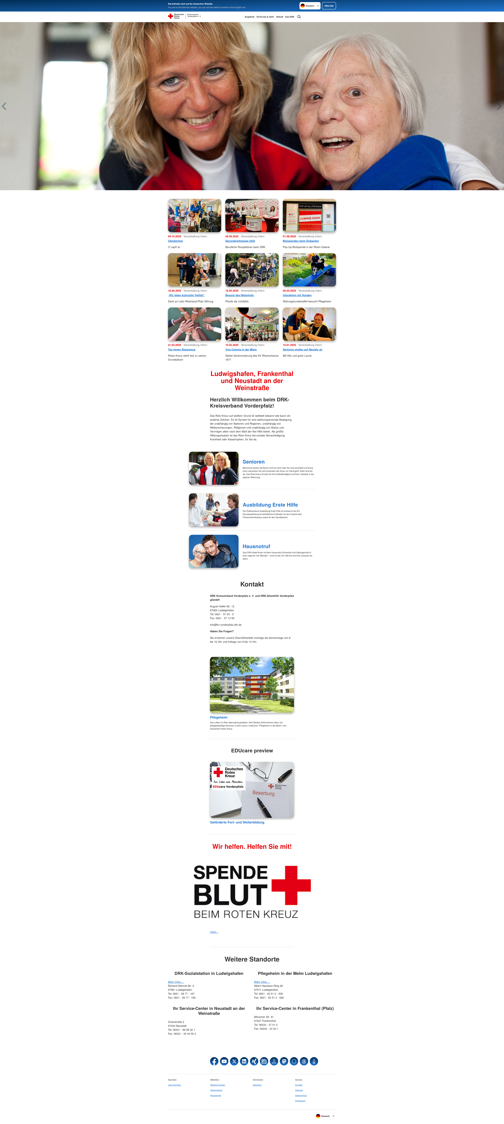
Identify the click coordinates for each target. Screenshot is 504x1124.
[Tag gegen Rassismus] (194, 324)
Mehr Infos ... (176, 982)
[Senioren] (213, 468)
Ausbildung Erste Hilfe (270, 504)
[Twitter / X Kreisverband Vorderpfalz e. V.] (234, 1061)
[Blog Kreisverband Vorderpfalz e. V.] (264, 1061)
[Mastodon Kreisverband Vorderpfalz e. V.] (284, 1061)
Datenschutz (301, 1095)
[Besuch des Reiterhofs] (252, 269)
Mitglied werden (217, 1084)
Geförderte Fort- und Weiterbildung (237, 822)
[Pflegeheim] (252, 685)
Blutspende (215, 1095)
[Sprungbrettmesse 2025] (252, 215)
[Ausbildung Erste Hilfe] (213, 509)
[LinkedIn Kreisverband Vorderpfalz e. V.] (244, 1061)
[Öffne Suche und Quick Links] (299, 17)
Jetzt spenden (174, 1084)
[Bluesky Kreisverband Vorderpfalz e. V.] (294, 1061)
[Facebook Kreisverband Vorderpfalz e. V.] (214, 1061)
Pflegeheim (218, 717)
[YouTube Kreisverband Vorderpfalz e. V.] (224, 1061)
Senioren (254, 461)
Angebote (249, 16)
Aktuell (279, 16)
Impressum (300, 1100)
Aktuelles (257, 1084)
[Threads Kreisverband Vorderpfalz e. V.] (304, 1061)
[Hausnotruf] (213, 551)
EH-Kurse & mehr (265, 16)
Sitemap (299, 1090)
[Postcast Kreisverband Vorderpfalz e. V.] (314, 1061)
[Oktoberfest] (194, 215)
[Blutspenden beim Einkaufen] (309, 215)
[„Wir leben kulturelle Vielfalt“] (194, 269)
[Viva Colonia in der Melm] (252, 324)
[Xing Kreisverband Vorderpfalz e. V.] (254, 1061)
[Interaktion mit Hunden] (309, 269)
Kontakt (298, 1084)
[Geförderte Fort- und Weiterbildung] (252, 790)
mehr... (214, 932)
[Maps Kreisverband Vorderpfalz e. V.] (274, 1061)
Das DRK (289, 16)
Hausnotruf (256, 546)
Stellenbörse (216, 1090)
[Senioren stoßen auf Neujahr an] (309, 324)
